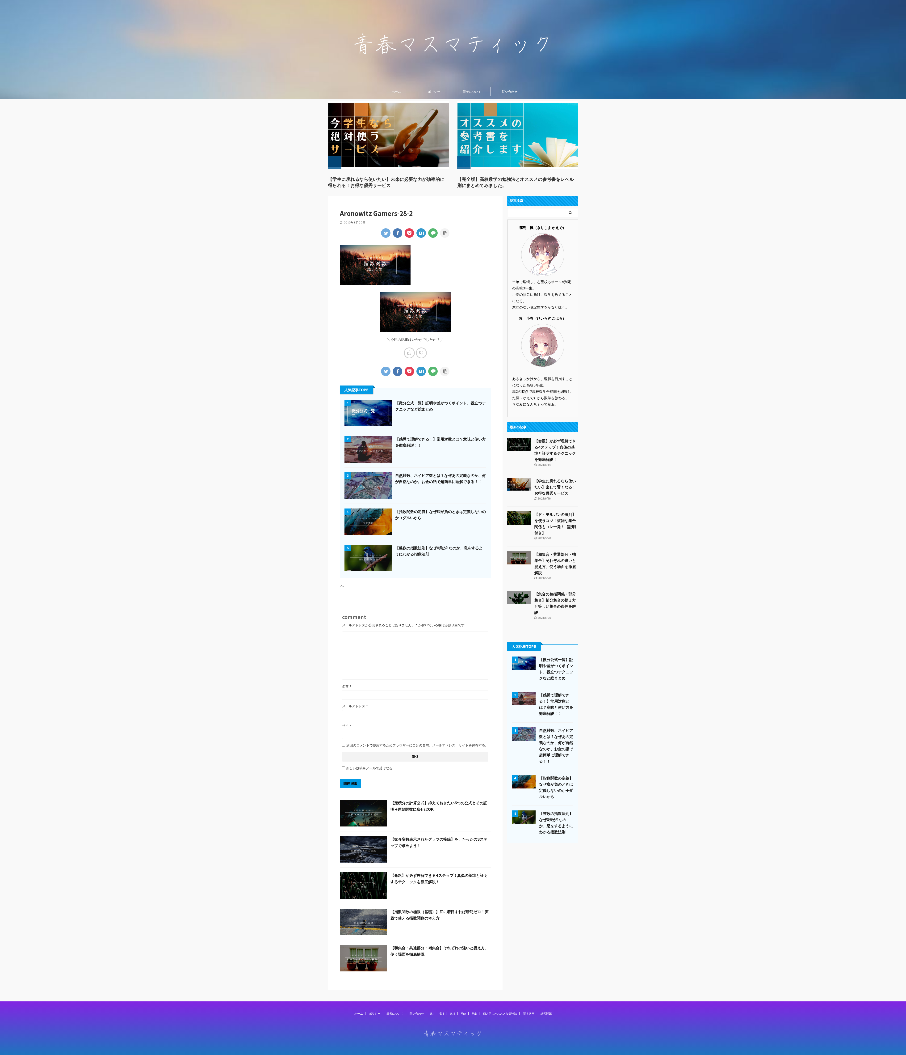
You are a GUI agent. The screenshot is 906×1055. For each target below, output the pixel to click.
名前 (346, 686)
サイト (347, 726)
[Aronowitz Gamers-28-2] (421, 233)
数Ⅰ (431, 1013)
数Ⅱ (442, 1013)
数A (463, 1013)
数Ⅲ (452, 1013)
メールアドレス (355, 706)
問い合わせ (509, 91)
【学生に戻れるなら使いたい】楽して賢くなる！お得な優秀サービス (555, 487)
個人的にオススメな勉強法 (500, 1013)
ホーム (396, 91)
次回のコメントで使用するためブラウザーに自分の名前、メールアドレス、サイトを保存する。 (417, 745)
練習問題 (546, 1013)
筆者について (472, 91)
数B (474, 1013)
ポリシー (434, 91)
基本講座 (528, 1013)
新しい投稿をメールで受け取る (369, 768)
